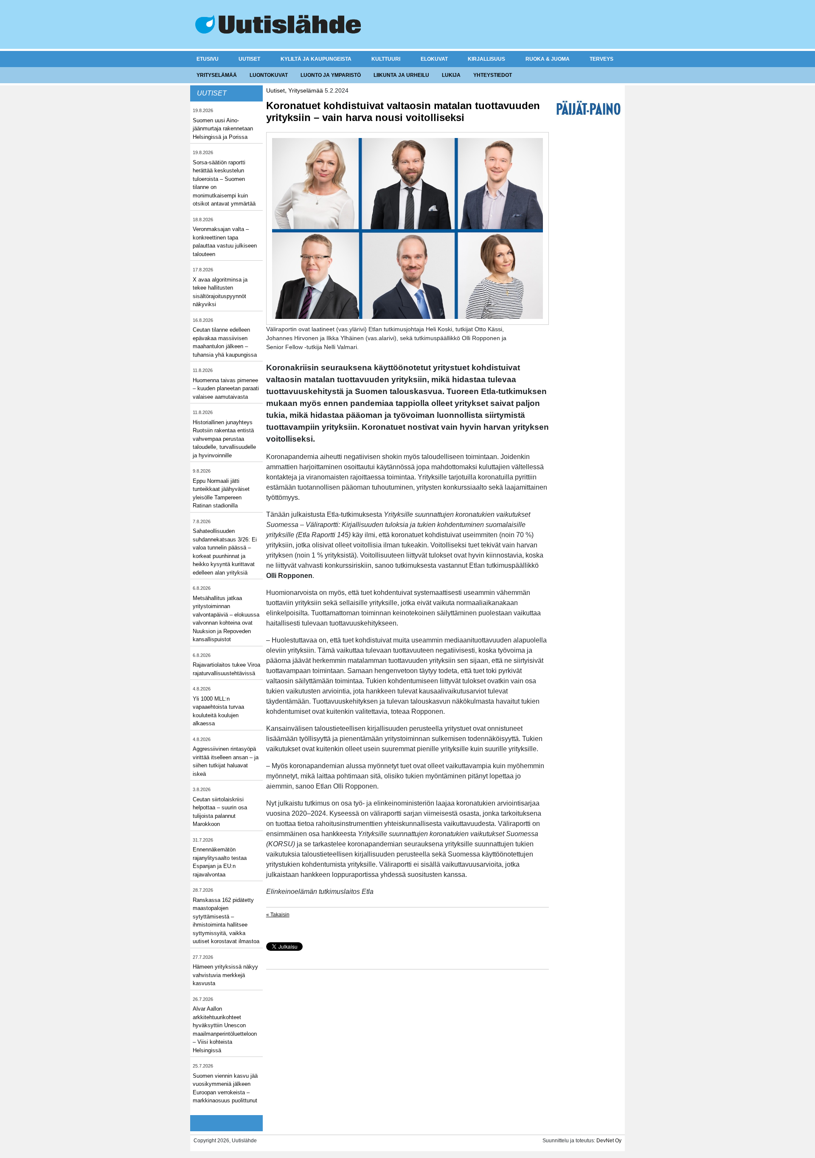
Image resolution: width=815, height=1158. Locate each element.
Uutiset (249, 59)
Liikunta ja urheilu (401, 75)
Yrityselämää (217, 75)
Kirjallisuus (486, 59)
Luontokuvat (269, 75)
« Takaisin (277, 915)
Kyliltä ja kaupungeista (316, 59)
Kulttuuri (385, 59)
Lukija (451, 75)
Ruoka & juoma (548, 59)
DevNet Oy (608, 1141)
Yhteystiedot (492, 75)
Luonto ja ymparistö (331, 75)
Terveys (601, 59)
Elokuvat (434, 59)
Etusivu (208, 59)
